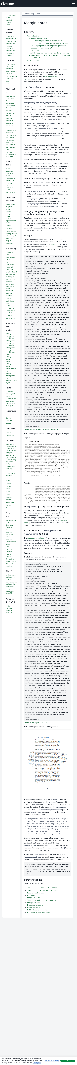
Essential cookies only (52, 1061)
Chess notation (11, 542)
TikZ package (10, 192)
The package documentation (43, 888)
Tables (8, 169)
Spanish (8, 508)
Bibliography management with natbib (10, 343)
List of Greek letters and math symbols (10, 142)
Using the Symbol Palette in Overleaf (11, 154)
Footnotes (31, 895)
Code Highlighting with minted (10, 306)
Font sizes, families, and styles (38, 912)
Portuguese (10, 502)
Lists (7, 81)
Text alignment (11, 277)
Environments (10, 435)
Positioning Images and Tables (10, 173)
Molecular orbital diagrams (9, 537)
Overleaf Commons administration (11, 48)
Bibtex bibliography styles (10, 357)
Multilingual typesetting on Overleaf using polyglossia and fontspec (11, 448)
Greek (8, 491)
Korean (8, 500)
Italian (8, 494)
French (8, 486)
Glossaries (9, 228)
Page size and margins (35, 893)
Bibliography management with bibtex (10, 336)
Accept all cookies (68, 1061)
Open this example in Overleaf (41, 429)
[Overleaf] (7, 3)
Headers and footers (35, 905)
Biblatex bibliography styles (10, 376)
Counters (9, 298)
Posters (8, 423)
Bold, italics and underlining (37, 910)
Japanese (9, 497)
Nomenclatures (11, 231)
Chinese (8, 483)
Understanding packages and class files (11, 577)
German (8, 489)
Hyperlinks (9, 243)
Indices (8, 225)
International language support (10, 469)
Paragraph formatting (35, 907)
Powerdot (9, 421)
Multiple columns (33, 902)
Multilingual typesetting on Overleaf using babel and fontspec (11, 459)
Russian (8, 505)
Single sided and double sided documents (43, 900)
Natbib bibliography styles (10, 364)
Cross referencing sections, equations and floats (11, 218)
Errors (8, 84)
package (35, 538)
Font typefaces (11, 399)
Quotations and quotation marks (11, 476)
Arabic (8, 481)
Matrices (9, 111)
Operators (9, 123)
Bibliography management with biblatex (10, 350)
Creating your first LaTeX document (10, 66)
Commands (10, 432)
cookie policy (37, 1063)
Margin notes (10, 318)
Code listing (10, 301)
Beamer (8, 418)
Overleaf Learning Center (9, 22)
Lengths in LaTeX (33, 898)
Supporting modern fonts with (10, 403)
